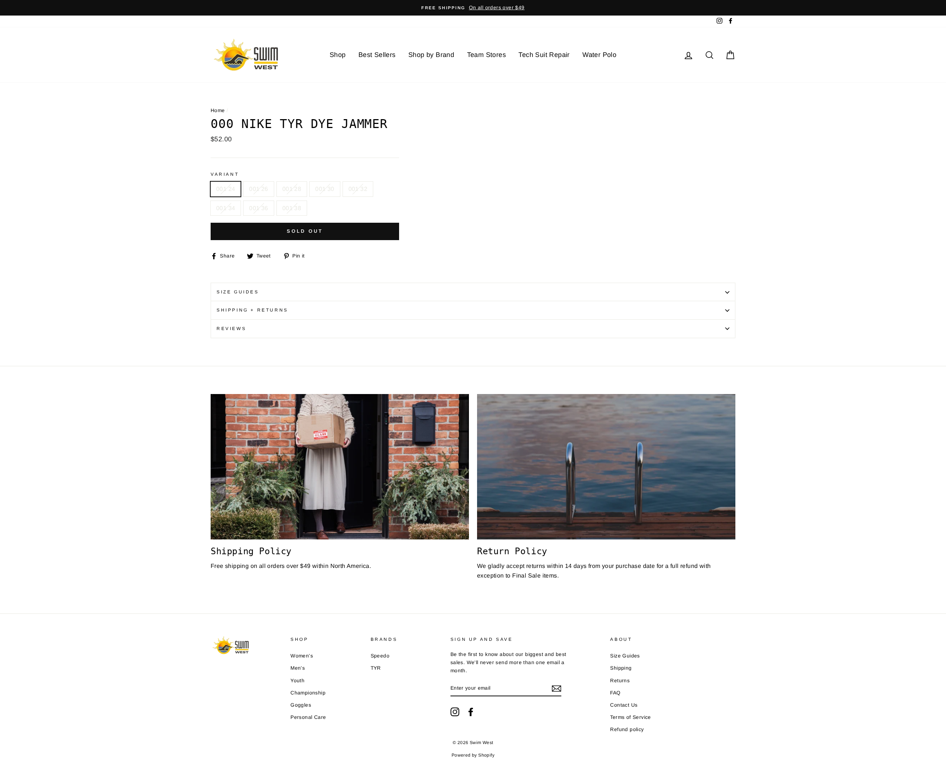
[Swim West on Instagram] (454, 711)
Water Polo (599, 54)
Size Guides (238, 292)
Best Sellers (377, 54)
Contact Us (623, 705)
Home (218, 110)
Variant (225, 174)
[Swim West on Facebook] (470, 711)
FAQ (615, 693)
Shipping (621, 668)
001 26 (258, 189)
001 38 (291, 208)
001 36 (258, 208)
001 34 (225, 208)
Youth (297, 680)
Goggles (300, 705)
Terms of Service (630, 717)
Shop (338, 54)
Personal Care (308, 717)
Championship (308, 693)
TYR (376, 668)
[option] (473, 8)
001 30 (324, 189)
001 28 (291, 189)
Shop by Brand (431, 54)
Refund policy (627, 729)
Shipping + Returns (252, 310)
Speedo (380, 656)
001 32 (357, 189)
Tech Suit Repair (543, 54)
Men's (297, 668)
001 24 (225, 189)
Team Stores (486, 54)
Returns (620, 680)
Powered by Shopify (473, 755)
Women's (301, 656)
